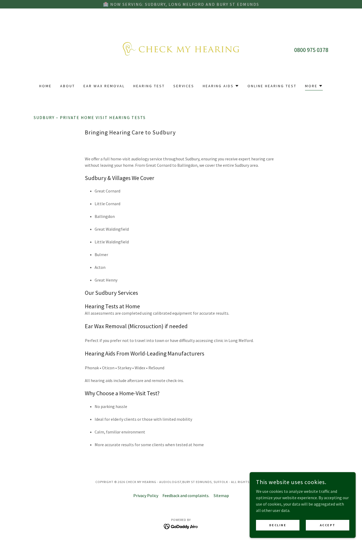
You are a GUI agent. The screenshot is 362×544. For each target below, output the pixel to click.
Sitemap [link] (221, 495)
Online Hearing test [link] (272, 86)
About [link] (67, 86)
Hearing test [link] (149, 86)
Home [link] (45, 86)
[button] (221, 86)
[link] (181, 49)
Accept (327, 525)
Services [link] (184, 86)
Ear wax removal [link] (104, 86)
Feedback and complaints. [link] (185, 495)
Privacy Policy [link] (145, 495)
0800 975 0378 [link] (311, 50)
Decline (277, 525)
